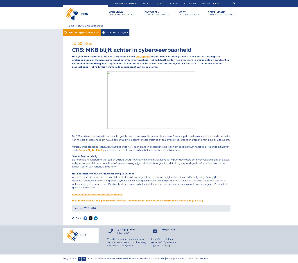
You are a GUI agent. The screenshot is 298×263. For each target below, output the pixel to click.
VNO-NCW (90, 208)
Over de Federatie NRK (125, 3)
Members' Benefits (211, 3)
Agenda (160, 3)
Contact (174, 3)
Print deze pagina (117, 32)
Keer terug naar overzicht (83, 32)
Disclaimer (192, 258)
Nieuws (146, 3)
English (204, 258)
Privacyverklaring (175, 258)
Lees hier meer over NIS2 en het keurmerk (97, 194)
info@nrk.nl (168, 229)
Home (71, 26)
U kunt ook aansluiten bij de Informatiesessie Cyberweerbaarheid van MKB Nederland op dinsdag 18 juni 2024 (137, 200)
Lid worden (190, 3)
